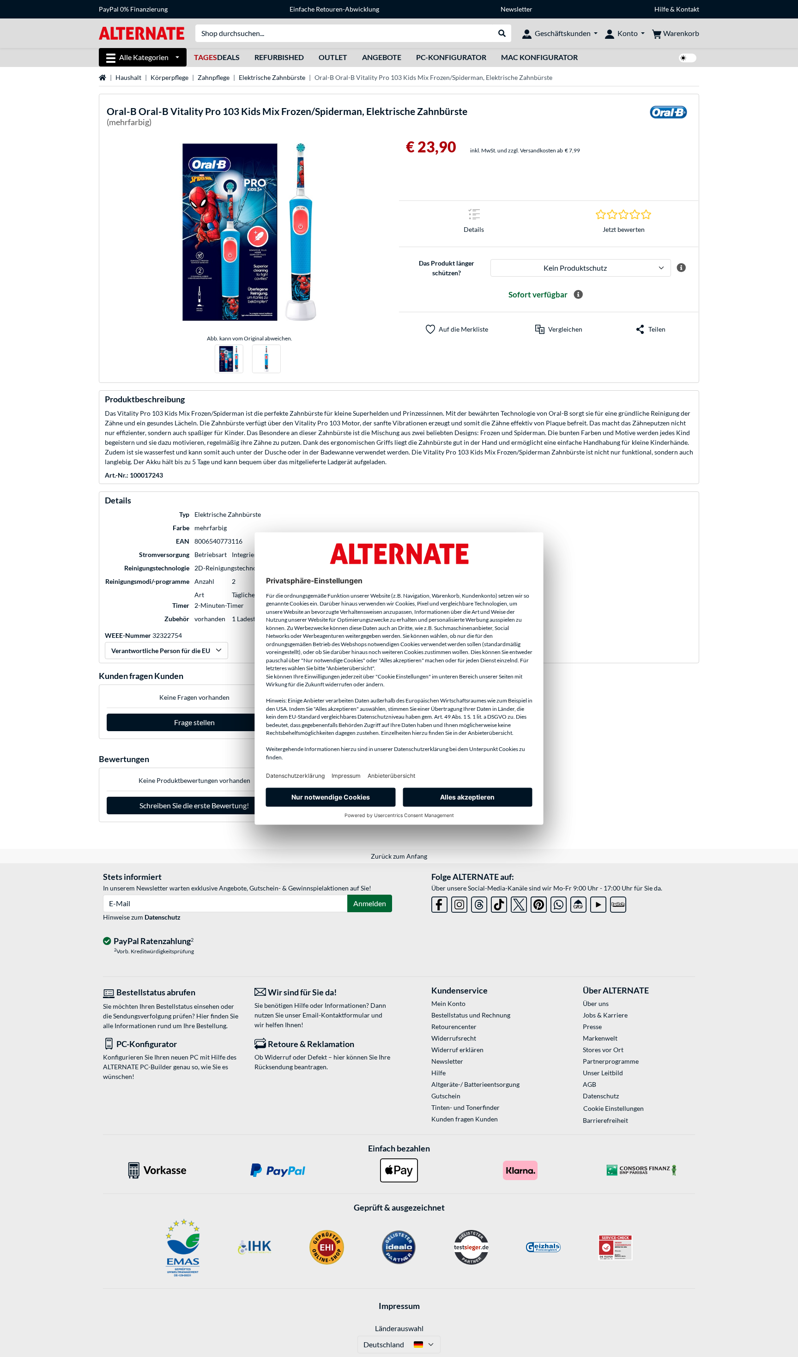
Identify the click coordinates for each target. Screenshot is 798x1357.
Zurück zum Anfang (399, 856)
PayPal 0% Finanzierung (133, 9)
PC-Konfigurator (451, 57)
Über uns (596, 1003)
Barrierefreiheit (605, 1120)
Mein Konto (448, 1003)
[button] (558, 329)
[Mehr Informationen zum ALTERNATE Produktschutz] (681, 268)
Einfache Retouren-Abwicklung (334, 9)
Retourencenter (454, 1026)
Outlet (333, 57)
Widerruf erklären (457, 1050)
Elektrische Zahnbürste (272, 77)
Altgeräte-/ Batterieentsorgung (475, 1084)
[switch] (687, 58)
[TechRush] (578, 903)
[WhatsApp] (558, 903)
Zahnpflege (214, 77)
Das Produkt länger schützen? (446, 268)
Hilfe (661, 9)
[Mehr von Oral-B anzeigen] (668, 118)
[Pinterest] (539, 903)
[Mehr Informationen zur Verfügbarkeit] (578, 294)
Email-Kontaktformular (336, 1015)
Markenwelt (600, 1038)
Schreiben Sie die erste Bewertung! (194, 805)
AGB (589, 1084)
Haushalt (128, 77)
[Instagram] (459, 903)
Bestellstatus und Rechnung (470, 1015)
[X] (519, 903)
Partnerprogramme (611, 1061)
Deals (217, 57)
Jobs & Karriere (605, 1015)
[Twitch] (618, 903)
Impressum (399, 1306)
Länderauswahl (399, 1328)
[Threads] (479, 903)
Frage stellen (194, 722)
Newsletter (516, 9)
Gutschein (445, 1096)
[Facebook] (439, 903)
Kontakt (687, 9)
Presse (592, 1026)
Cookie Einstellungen (613, 1108)
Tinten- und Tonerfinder (465, 1107)
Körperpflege (169, 77)
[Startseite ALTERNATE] (141, 32)
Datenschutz (163, 917)
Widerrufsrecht (453, 1038)
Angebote (381, 57)
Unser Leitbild (603, 1073)
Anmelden (369, 903)
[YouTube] (598, 903)
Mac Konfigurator (539, 57)
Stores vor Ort (603, 1050)
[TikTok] (499, 903)
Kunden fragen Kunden (464, 1119)
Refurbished (279, 57)
